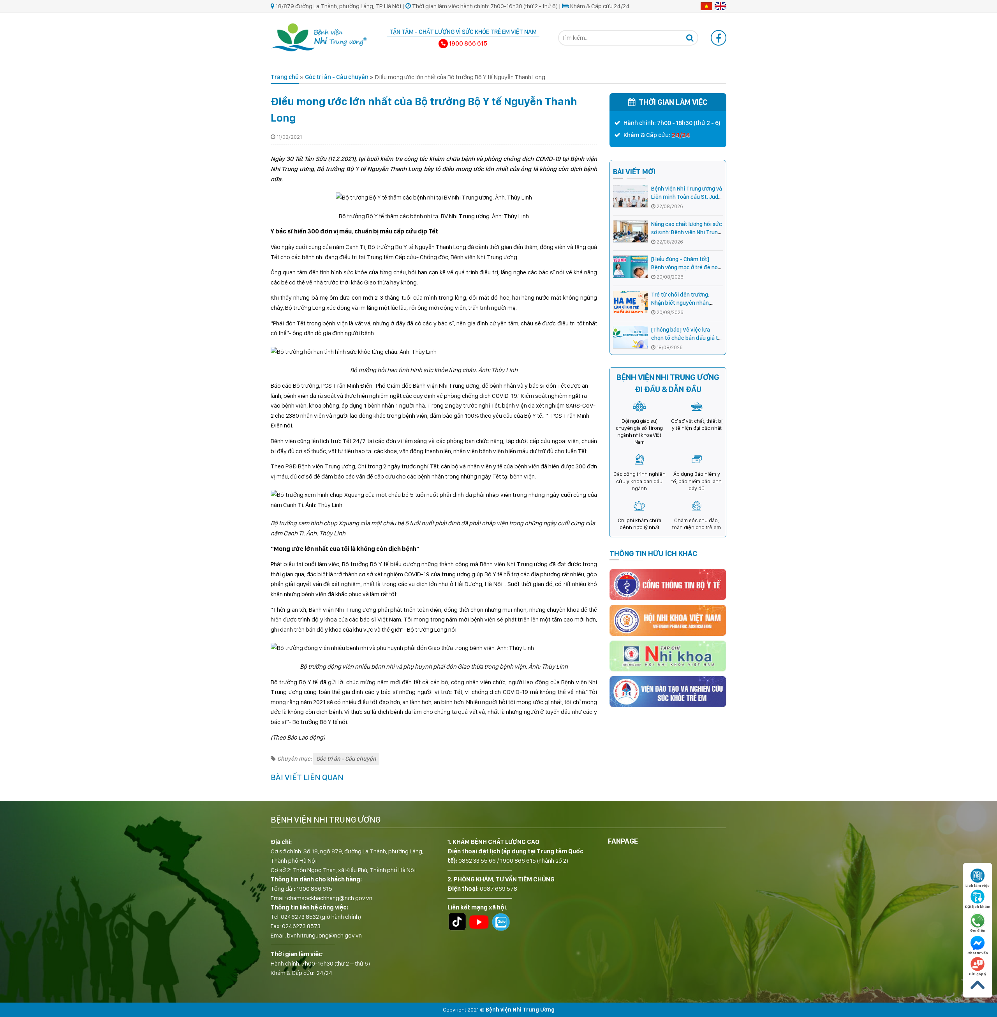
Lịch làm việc (977, 885)
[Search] (690, 38)
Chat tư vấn (977, 952)
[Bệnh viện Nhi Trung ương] (319, 36)
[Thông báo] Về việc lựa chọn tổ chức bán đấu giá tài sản (687, 338)
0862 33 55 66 (477, 860)
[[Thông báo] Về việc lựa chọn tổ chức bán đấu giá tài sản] (630, 337)
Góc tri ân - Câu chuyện (336, 77)
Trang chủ (285, 77)
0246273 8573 (301, 926)
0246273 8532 (300, 916)
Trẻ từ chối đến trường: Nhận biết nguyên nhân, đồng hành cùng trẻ (680, 302)
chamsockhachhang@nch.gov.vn (329, 898)
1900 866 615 (314, 888)
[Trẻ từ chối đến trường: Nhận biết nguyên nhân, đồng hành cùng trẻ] (630, 302)
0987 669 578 (498, 888)
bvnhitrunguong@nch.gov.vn (324, 935)
